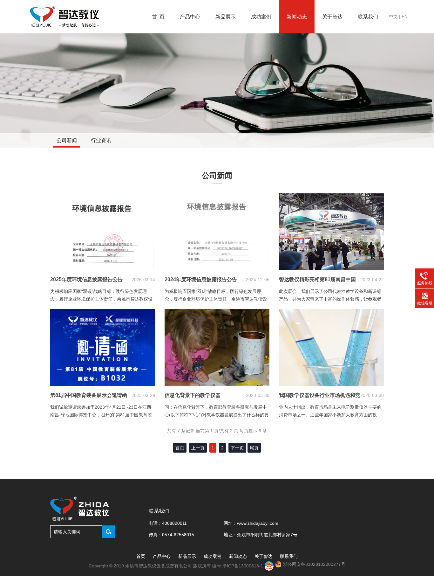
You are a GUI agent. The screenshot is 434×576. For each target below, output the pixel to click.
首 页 (158, 16)
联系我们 (368, 16)
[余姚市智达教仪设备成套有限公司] (65, 17)
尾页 (254, 447)
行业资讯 (101, 140)
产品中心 (190, 16)
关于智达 (332, 16)
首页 (140, 556)
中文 (393, 16)
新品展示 (225, 16)
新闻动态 (297, 16)
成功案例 (261, 16)
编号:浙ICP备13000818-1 (238, 565)
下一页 (237, 447)
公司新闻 (67, 140)
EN (405, 16)
